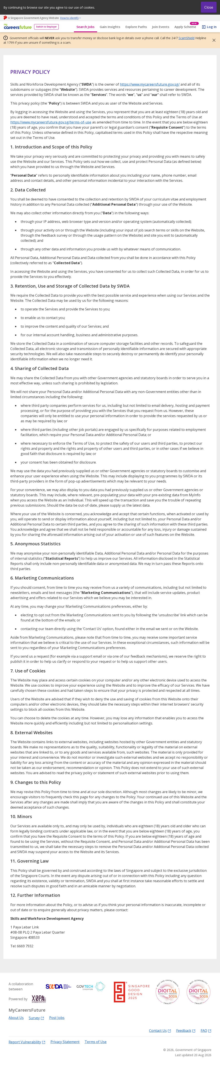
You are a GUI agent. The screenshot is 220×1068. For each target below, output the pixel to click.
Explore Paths (136, 27)
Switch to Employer (46, 26)
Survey (34, 1018)
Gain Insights (110, 27)
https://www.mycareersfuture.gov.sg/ (150, 84)
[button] (213, 40)
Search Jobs (85, 27)
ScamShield (186, 38)
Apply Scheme (185, 27)
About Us (16, 1018)
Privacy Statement (64, 1042)
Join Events (160, 27)
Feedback (183, 1030)
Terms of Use (96, 1042)
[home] (17, 27)
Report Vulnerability (25, 1042)
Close (208, 7)
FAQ (204, 1030)
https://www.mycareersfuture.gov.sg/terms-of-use (50, 122)
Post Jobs (56, 1018)
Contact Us (158, 1030)
